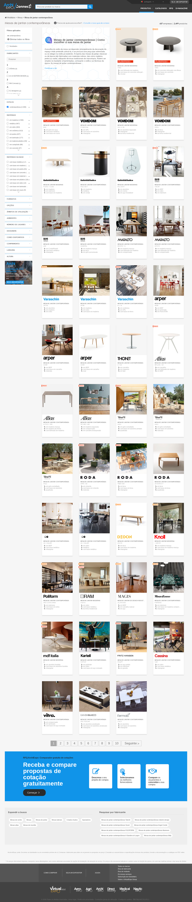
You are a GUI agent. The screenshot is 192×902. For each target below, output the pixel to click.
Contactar (131, 507)
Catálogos (161, 8)
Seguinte (131, 743)
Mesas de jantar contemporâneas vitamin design (152, 820)
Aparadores (86, 820)
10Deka (13, 69)
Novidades (13, 46)
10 (116, 743)
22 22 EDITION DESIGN (19, 76)
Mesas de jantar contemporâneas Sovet (115, 825)
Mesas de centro (16, 820)
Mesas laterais (57, 820)
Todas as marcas (124, 866)
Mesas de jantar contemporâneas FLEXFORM (117, 830)
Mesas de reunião (29, 825)
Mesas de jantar (41, 820)
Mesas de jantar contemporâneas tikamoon (154, 830)
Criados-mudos (72, 820)
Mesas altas (14, 825)
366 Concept (15, 83)
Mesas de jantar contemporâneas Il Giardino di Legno (120, 835)
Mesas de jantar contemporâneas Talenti (115, 820)
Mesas (29, 820)
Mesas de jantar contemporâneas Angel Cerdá (150, 825)
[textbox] (61, 6)
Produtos (146, 8)
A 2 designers (15, 91)
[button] (18, 53)
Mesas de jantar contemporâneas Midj (157, 835)
